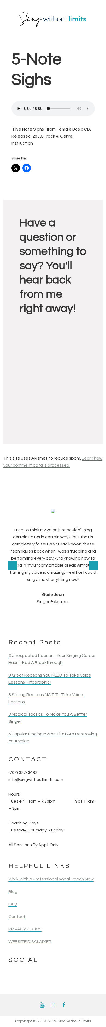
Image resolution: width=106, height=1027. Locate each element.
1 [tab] (12, 616)
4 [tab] (34, 616)
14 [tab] (42, 623)
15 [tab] (49, 623)
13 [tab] (34, 623)
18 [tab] (71, 623)
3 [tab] (27, 616)
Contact (17, 916)
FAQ (12, 904)
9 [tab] (71, 616)
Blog (12, 891)
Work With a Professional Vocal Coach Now (51, 879)
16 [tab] (56, 623)
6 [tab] (49, 616)
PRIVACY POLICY (25, 929)
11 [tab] (86, 616)
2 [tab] (20, 616)
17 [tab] (64, 623)
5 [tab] (42, 616)
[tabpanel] (53, 557)
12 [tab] (93, 616)
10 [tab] (78, 616)
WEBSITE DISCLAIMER (29, 941)
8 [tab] (64, 616)
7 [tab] (56, 616)
